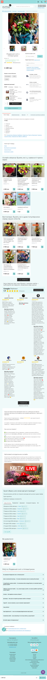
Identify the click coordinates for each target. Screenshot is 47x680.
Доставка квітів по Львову (34, 662)
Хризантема (29, 67)
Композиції (14, 11)
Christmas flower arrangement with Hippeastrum (19, 630)
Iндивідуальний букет (23, 207)
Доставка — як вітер (33, 74)
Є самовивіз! (32, 97)
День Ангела (7, 503)
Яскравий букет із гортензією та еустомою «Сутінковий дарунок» (23, 266)
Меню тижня (12, 655)
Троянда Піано (34, 68)
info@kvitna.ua (34, 647)
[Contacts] (41, 2)
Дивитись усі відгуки (23, 405)
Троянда (28, 70)
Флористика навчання (34, 665)
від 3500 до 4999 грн (22, 136)
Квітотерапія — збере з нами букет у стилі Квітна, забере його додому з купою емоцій (14, 98)
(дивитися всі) (37, 59)
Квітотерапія (7, 207)
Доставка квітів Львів (7, 11)
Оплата (34, 655)
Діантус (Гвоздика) (35, 67)
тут (5, 435)
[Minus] (7, 104)
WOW (5, 86)
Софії (18, 511)
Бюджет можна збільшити (10, 73)
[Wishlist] (14, 165)
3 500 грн (20, 98)
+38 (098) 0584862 (42, 6)
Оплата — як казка (33, 82)
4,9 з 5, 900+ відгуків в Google (35, 91)
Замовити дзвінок (41, 7)
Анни (18, 523)
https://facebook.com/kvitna (37, 645)
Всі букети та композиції (10, 147)
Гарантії (34, 658)
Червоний (14, 136)
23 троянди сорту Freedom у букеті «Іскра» (8, 180)
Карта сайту (34, 667)
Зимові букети (7, 149)
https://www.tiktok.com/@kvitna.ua (34, 645)
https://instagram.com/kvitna (31, 645)
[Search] (14, 6)
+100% (6, 79)
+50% (14, 76)
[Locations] (38, 2)
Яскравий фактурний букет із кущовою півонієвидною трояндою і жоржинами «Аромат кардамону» (23, 181)
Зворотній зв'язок (34, 666)
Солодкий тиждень (31, 503)
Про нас (34, 654)
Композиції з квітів (21, 11)
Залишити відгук (38, 290)
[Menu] (2, 2)
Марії (19, 506)
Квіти (5, 145)
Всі (38, 503)
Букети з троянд (12, 658)
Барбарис (32, 70)
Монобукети (12, 661)
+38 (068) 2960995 (42, 5)
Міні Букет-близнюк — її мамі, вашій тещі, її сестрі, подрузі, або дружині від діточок (14, 92)
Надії (18, 516)
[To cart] (14, 189)
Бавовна (38, 68)
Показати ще (23, 402)
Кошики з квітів (12, 659)
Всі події (7, 531)
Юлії (19, 526)
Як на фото (7, 76)
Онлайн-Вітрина (12, 654)
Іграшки (16, 86)
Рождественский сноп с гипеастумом (17, 628)
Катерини (21, 521)
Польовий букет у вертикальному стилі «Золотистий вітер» (37, 239)
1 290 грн (20, 91)
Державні (22, 503)
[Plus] (7, 103)
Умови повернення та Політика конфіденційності (34, 659)
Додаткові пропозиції (9, 84)
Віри (18, 518)
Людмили (19, 508)
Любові (19, 513)
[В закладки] (36, 677)
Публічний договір (34, 661)
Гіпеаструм (29, 68)
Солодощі (10, 86)
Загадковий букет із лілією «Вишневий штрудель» (22, 239)
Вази (21, 86)
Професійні (15, 503)
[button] (23, 474)
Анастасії (20, 528)
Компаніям (34, 663)
